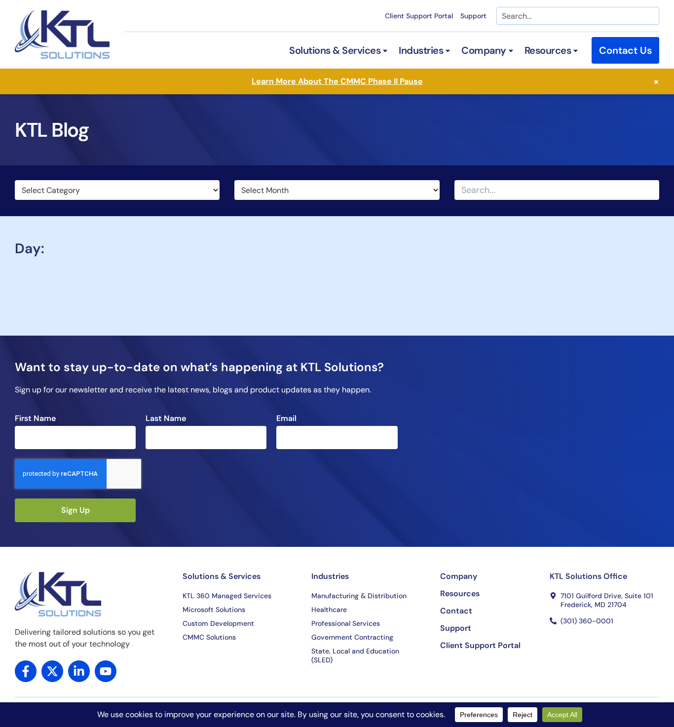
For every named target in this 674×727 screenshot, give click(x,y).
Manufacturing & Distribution (359, 595)
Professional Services (345, 623)
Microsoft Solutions (214, 609)
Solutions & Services (222, 576)
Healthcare (329, 609)
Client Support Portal (419, 15)
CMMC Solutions (209, 637)
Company (458, 576)
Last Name (166, 418)
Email (286, 418)
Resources (460, 594)
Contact (456, 611)
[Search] (650, 190)
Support (473, 15)
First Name (35, 418)
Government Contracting (352, 637)
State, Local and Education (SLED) (355, 655)
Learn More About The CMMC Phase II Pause (337, 81)
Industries (330, 576)
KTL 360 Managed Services (227, 595)
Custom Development (218, 623)
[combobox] (577, 16)
